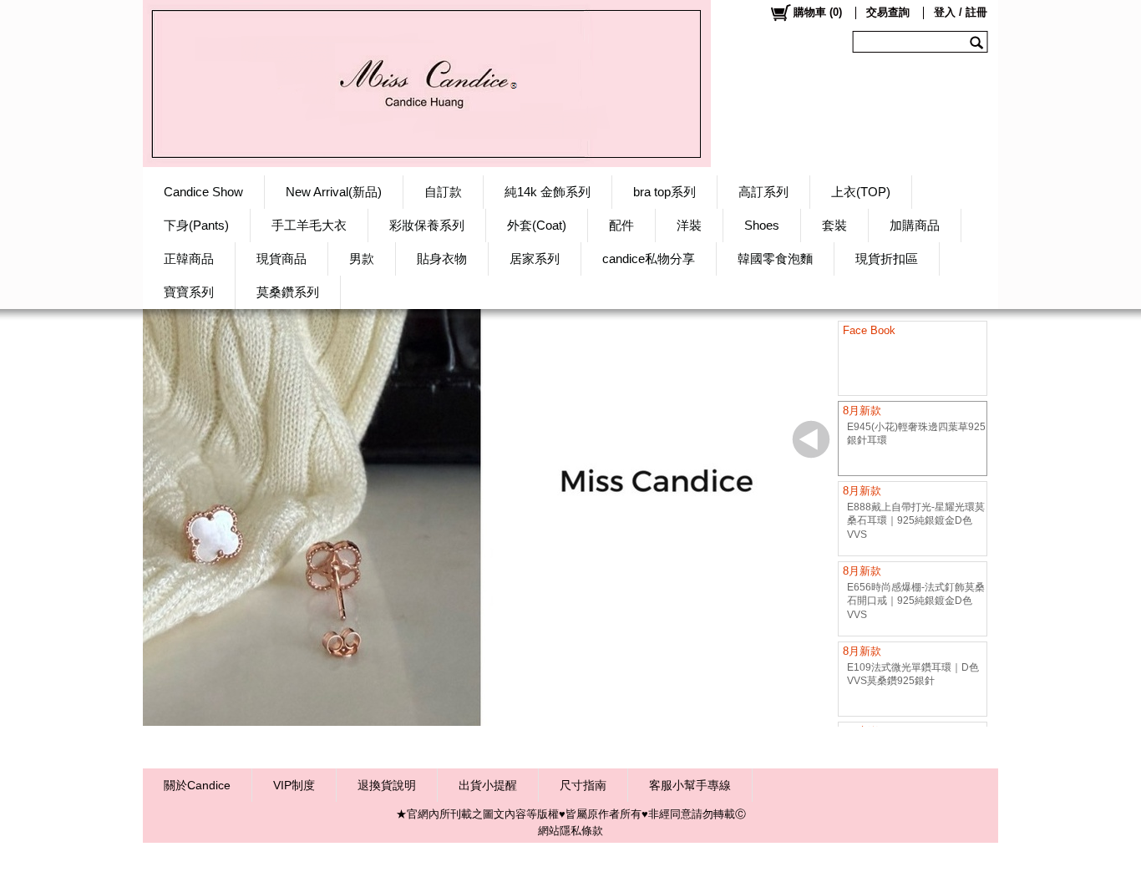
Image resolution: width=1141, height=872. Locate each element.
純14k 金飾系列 (548, 192)
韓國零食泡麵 (775, 258)
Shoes (761, 225)
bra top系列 (664, 192)
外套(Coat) (536, 225)
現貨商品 (281, 258)
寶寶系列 (189, 292)
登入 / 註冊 (960, 12)
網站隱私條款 (570, 830)
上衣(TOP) (860, 192)
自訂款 (443, 192)
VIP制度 (294, 785)
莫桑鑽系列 (287, 292)
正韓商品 (189, 258)
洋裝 (689, 225)
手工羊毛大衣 (309, 225)
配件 (621, 225)
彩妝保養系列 (426, 225)
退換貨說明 (387, 785)
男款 (361, 258)
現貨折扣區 (886, 258)
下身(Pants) (196, 225)
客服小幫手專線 (690, 785)
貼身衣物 (442, 258)
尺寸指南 (583, 785)
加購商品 (915, 225)
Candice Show (203, 192)
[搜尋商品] (978, 41)
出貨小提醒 (488, 785)
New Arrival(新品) (334, 192)
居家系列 (535, 258)
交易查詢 (888, 12)
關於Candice (197, 785)
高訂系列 (763, 192)
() (818, 12)
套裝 (834, 225)
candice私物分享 (648, 258)
